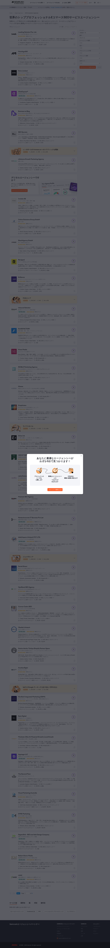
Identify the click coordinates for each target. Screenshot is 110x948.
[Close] (81, 456)
